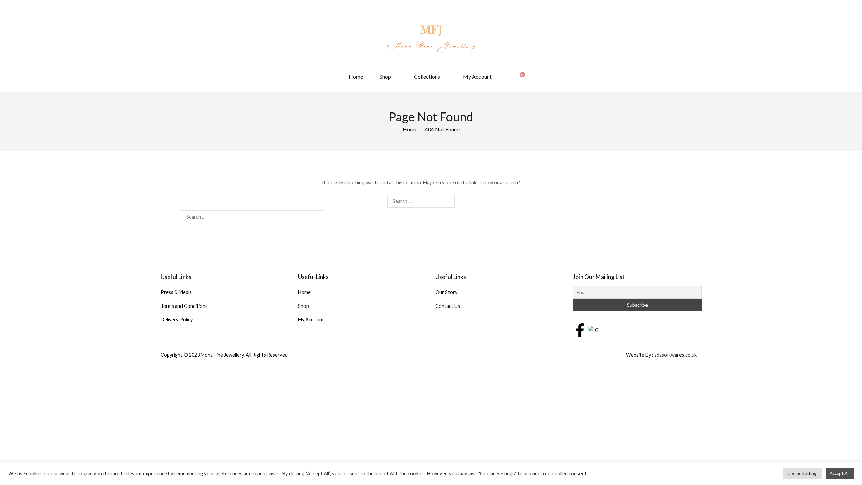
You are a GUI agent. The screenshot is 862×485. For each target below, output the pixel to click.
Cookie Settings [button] (802, 473)
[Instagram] (593, 329)
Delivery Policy (177, 319)
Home (356, 76)
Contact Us (447, 306)
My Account (477, 76)
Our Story (446, 292)
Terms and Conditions (184, 306)
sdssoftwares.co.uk (675, 355)
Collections (427, 76)
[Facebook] (580, 329)
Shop (385, 76)
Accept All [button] (840, 473)
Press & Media (176, 292)
